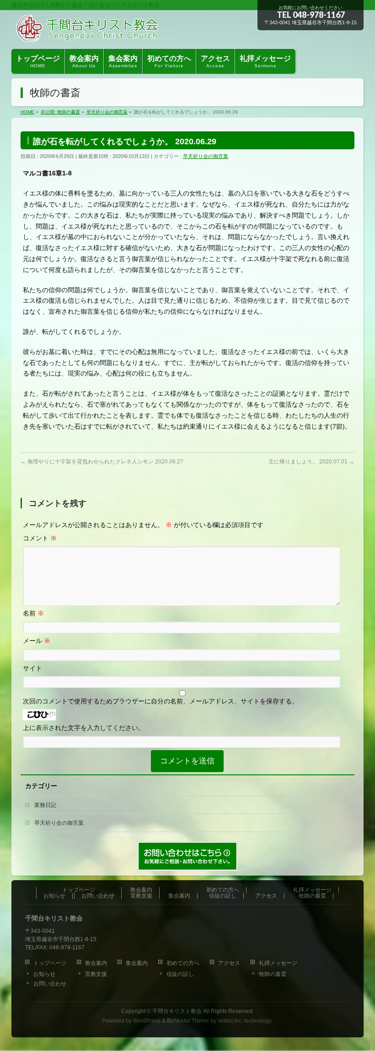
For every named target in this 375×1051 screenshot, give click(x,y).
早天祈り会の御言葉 (205, 156)
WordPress (147, 1021)
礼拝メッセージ (312, 890)
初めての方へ (222, 890)
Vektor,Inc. (230, 1021)
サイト (32, 668)
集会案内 (179, 896)
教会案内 (141, 890)
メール (36, 640)
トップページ (78, 890)
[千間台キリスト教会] (88, 31)
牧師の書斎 (312, 896)
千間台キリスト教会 (177, 1011)
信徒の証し (222, 896)
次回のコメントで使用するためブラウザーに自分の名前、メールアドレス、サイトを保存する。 (160, 701)
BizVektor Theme (188, 1021)
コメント (40, 538)
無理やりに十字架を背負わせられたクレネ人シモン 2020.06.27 (102, 461)
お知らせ (54, 896)
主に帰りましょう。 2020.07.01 (311, 461)
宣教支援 (141, 896)
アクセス (266, 896)
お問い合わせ (97, 896)
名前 (33, 613)
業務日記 (45, 805)
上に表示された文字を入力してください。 (84, 727)
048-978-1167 (319, 15)
